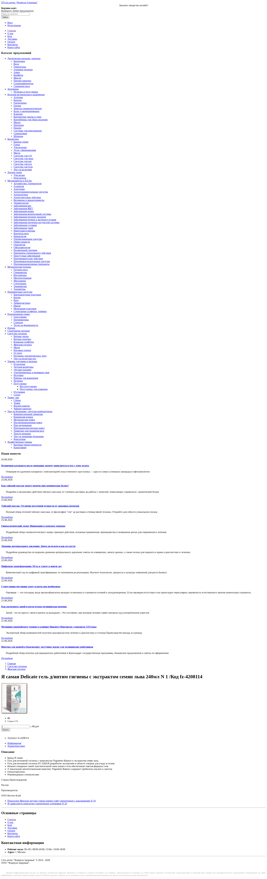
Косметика (13, 139)
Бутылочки (19, 364)
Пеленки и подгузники (26, 91)
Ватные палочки (22, 339)
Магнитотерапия (22, 278)
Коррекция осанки (23, 417)
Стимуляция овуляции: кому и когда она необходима (30, 586)
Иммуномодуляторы (24, 230)
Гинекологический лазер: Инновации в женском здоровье (33, 526)
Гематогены (20, 66)
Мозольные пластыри (25, 308)
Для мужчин (20, 147)
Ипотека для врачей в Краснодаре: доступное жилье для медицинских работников (47, 647)
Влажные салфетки (24, 342)
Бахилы (18, 100)
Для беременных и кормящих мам (31, 372)
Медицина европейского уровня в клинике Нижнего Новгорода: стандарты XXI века (48, 626)
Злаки (17, 72)
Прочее (17, 128)
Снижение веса (22, 86)
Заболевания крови (24, 211)
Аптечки (18, 97)
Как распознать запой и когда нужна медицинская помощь (34, 606)
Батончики (19, 61)
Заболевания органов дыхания (30, 217)
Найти (5, 17)
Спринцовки (20, 133)
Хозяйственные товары (19, 442)
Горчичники (20, 103)
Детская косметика (23, 367)
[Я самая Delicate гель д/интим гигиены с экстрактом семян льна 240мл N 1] (14, 713)
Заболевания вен (22, 205)
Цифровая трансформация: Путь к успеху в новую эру (31, 566)
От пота (18, 353)
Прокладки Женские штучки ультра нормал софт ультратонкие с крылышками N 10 (51, 800)
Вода (16, 64)
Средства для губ (23, 155)
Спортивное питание (18, 330)
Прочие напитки (22, 80)
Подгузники (20, 383)
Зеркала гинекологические (28, 108)
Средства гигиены (17, 333)
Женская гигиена (23, 344)
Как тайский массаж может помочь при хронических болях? (35, 485)
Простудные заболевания (27, 255)
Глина (17, 144)
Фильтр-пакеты (22, 406)
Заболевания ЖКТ (23, 208)
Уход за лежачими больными (29, 436)
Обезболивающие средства (28, 239)
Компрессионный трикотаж (28, 414)
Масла (17, 153)
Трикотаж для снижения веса (29, 431)
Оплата (11, 41)
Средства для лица (23, 158)
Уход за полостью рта (25, 358)
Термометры (20, 286)
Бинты (17, 297)
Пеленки (18, 381)
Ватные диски (21, 336)
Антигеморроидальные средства (31, 192)
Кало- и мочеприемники (26, 111)
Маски (17, 122)
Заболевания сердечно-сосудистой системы (36, 222)
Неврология (20, 236)
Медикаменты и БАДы (19, 180)
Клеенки (18, 114)
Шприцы (18, 136)
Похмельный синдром (25, 250)
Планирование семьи (18, 314)
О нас (10, 33)
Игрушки (18, 375)
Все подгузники (28, 386)
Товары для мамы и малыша (22, 361)
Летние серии (14, 172)
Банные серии (21, 142)
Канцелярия (20, 447)
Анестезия (19, 189)
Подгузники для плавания (33, 389)
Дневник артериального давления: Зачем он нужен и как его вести (38, 546)
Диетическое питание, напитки (23, 58)
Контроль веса (21, 233)
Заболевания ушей (23, 228)
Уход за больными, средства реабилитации (29, 411)
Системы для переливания (28, 130)
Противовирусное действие (28, 258)
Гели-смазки (20, 317)
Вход (10, 22)
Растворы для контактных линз (30, 356)
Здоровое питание (23, 69)
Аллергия (19, 186)
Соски (17, 394)
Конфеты (18, 75)
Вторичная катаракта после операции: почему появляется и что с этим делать (45, 465)
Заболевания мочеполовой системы (32, 214)
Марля (17, 305)
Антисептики (21, 194)
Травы (17, 403)
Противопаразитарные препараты (31, 264)
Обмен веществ (22, 242)
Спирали (18, 322)
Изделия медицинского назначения (25, 94)
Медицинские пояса (24, 419)
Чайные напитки (22, 408)
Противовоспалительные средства (32, 261)
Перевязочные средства (19, 292)
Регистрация (14, 25)
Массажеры (20, 280)
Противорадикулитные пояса (29, 428)
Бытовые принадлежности (28, 444)
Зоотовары (13, 89)
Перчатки (19, 125)
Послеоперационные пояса (28, 422)
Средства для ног (23, 161)
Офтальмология (22, 247)
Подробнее (7, 477)
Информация (14, 743)
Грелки (17, 105)
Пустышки (19, 392)
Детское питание (22, 369)
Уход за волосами (23, 169)
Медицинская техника (19, 267)
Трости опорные (22, 433)
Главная (11, 30)
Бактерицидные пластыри (27, 294)
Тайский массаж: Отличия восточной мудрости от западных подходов (40, 506)
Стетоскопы (20, 283)
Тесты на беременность (26, 325)
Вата (16, 300)
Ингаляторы (20, 275)
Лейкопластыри (22, 303)
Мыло (17, 347)
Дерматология (21, 203)
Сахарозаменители (23, 83)
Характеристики (16, 746)
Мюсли (17, 78)
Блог (9, 36)
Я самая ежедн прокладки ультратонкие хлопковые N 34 (37, 803)
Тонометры (19, 289)
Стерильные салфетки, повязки (30, 311)
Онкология (19, 244)
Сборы (17, 400)
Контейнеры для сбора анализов (31, 119)
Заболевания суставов (25, 225)
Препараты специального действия (32, 253)
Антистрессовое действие (27, 197)
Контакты (12, 44)
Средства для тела (23, 167)
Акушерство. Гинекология (27, 183)
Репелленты (20, 178)
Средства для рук (23, 164)
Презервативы (21, 319)
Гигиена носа (21, 269)
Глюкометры (20, 272)
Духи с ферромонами (25, 150)
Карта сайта (13, 47)
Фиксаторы (20, 439)
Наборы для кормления (26, 378)
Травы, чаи (13, 397)
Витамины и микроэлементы (29, 200)
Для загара (19, 175)
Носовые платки (22, 350)
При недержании (23, 425)
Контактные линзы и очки (27, 116)
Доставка (12, 39)
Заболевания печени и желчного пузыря (35, 219)
